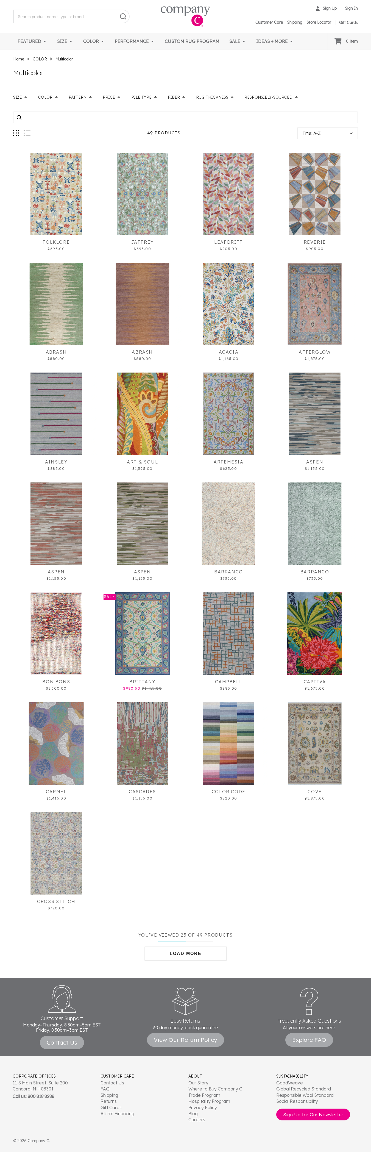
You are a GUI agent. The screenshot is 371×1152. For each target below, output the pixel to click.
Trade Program (204, 1095)
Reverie (315, 242)
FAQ (105, 1089)
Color (45, 97)
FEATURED (29, 41)
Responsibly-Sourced (268, 97)
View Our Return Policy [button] (185, 1039)
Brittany (142, 681)
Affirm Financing (117, 1113)
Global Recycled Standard (303, 1089)
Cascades (142, 791)
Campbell (228, 681)
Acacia (229, 352)
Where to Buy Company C (215, 1089)
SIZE (62, 41)
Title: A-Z (312, 133)
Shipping (294, 22)
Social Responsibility (297, 1101)
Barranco (228, 571)
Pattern (78, 97)
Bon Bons (56, 681)
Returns (109, 1101)
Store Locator (319, 22)
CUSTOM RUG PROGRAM (192, 41)
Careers (196, 1119)
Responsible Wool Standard (305, 1095)
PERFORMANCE (132, 41)
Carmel (56, 791)
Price (109, 97)
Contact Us (112, 1083)
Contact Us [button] (62, 1042)
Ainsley (56, 462)
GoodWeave (289, 1083)
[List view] (27, 133)
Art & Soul (142, 462)
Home (18, 59)
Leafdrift (228, 242)
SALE (234, 41)
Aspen (314, 462)
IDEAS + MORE (272, 41)
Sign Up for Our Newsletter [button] (313, 1114)
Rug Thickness (212, 97)
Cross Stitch (56, 901)
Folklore (56, 242)
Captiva (315, 681)
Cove (315, 791)
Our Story (198, 1083)
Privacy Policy (202, 1107)
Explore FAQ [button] (309, 1039)
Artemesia (228, 462)
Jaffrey (142, 242)
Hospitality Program (209, 1101)
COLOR (91, 41)
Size (17, 97)
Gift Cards (111, 1107)
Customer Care (269, 22)
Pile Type (141, 97)
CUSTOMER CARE (117, 1076)
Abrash (56, 352)
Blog (193, 1113)
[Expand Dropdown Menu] (44, 41)
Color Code (229, 791)
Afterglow (315, 352)
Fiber (174, 97)
